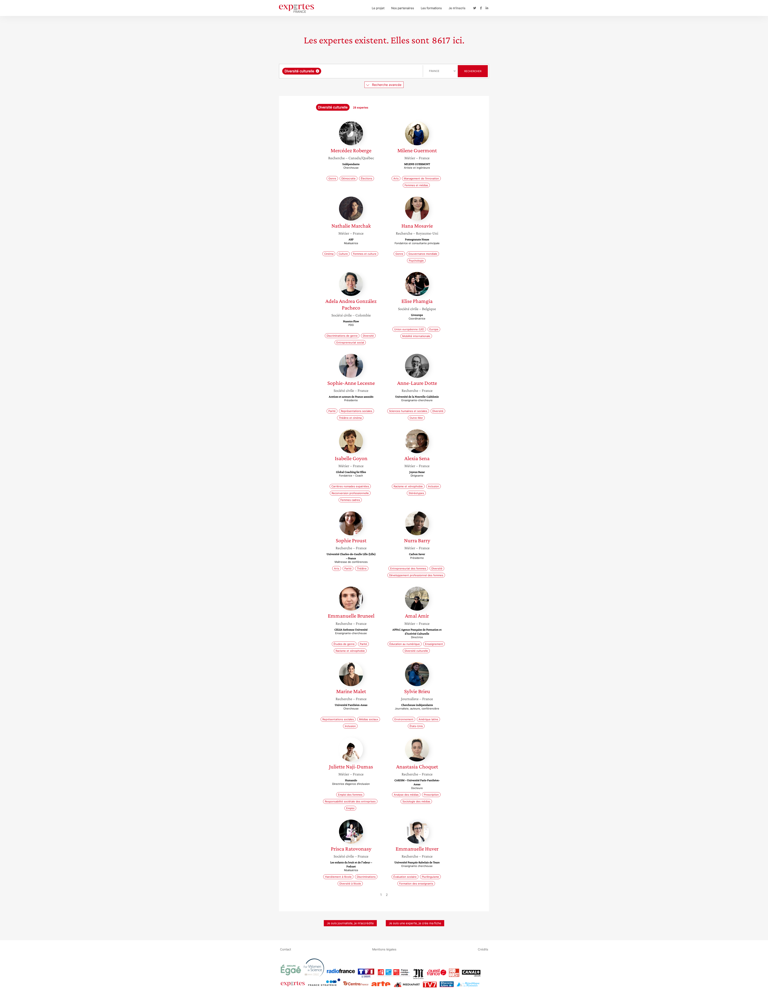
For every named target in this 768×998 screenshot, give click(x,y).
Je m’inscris (457, 8)
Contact (285, 949)
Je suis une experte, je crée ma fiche (415, 923)
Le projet (378, 8)
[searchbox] (362, 71)
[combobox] (351, 71)
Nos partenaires (402, 8)
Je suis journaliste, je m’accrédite (350, 923)
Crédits (483, 949)
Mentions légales (384, 949)
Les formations (431, 8)
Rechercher (472, 71)
